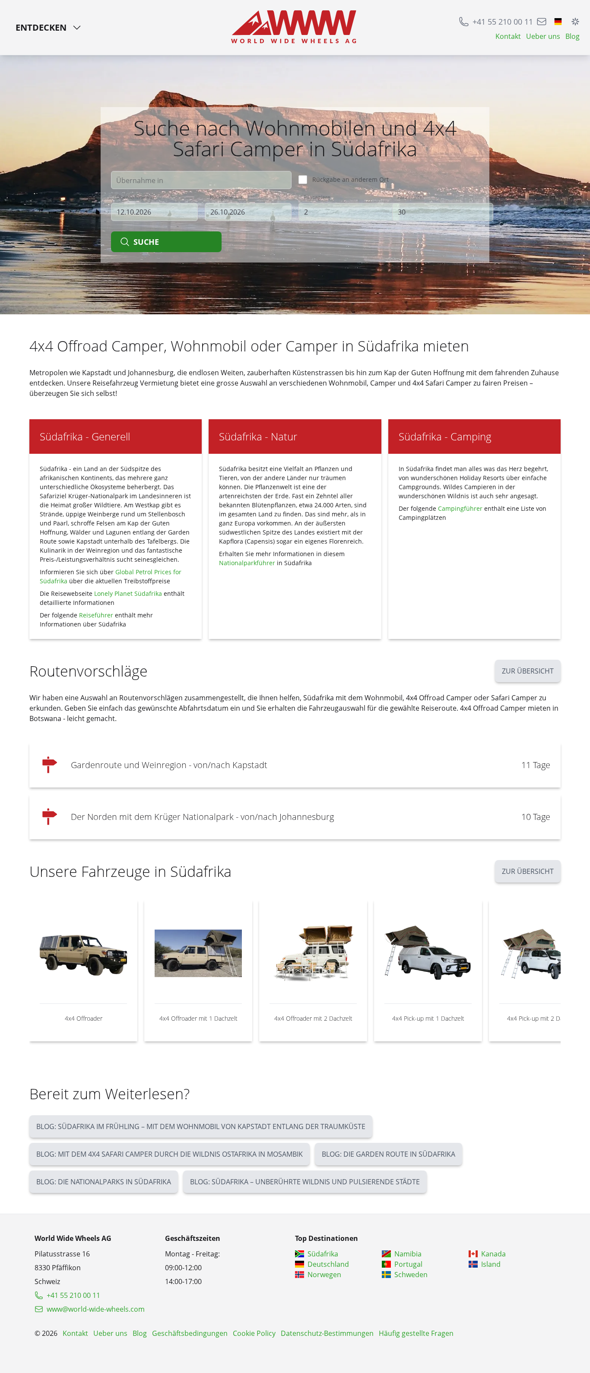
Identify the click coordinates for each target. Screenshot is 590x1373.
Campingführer (460, 508)
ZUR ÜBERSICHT (528, 671)
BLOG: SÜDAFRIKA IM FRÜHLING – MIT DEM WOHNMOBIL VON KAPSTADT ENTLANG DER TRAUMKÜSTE (200, 1126)
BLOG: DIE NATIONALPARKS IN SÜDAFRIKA (103, 1181)
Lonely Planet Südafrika (128, 593)
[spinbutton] (349, 212)
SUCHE (146, 242)
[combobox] (201, 180)
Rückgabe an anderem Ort (350, 179)
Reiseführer (96, 615)
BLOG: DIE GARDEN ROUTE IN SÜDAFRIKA (388, 1154)
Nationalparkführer (247, 563)
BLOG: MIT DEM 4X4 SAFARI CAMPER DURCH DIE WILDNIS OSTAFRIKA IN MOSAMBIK (169, 1154)
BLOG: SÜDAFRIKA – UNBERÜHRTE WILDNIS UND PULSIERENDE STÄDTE (305, 1181)
